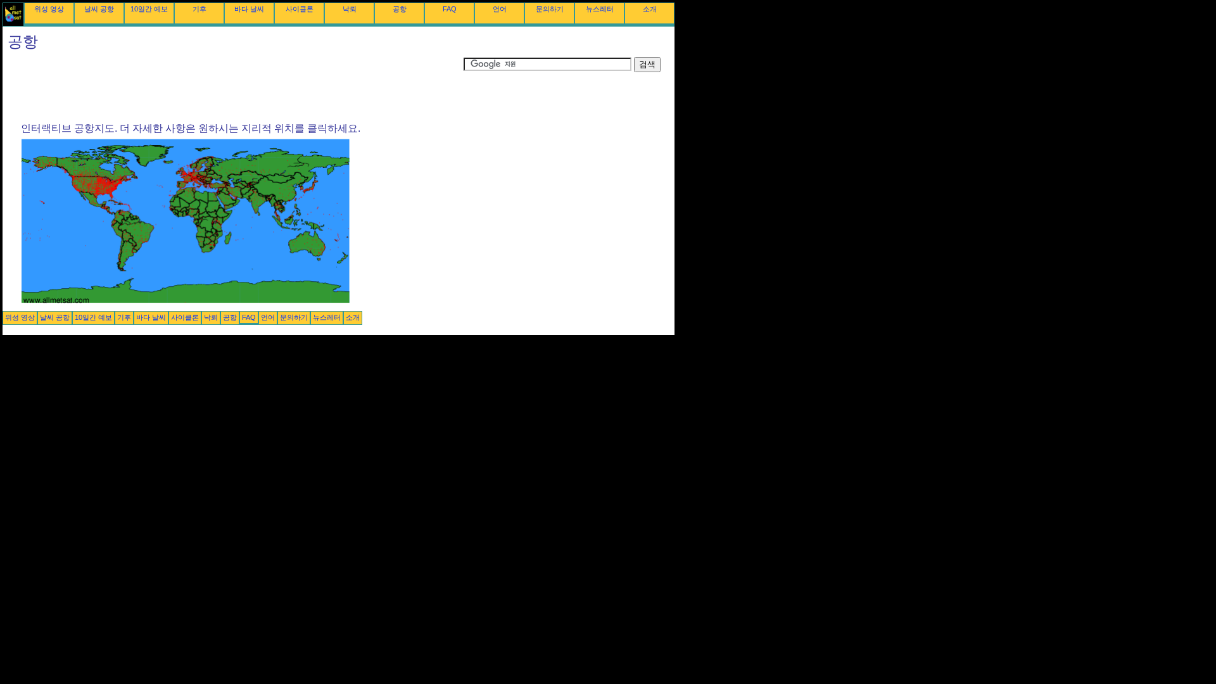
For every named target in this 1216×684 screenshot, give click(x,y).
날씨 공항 (99, 9)
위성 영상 (49, 9)
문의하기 (550, 9)
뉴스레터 (600, 9)
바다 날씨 (249, 9)
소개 (650, 9)
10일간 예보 (149, 9)
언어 (500, 9)
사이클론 (300, 9)
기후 (199, 9)
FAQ (450, 9)
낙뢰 (350, 9)
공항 (400, 9)
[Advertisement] (233, 85)
